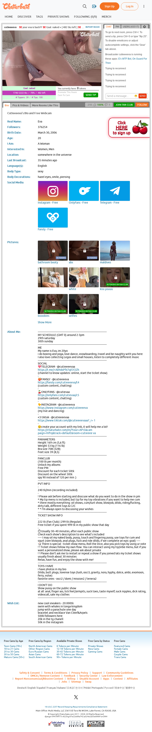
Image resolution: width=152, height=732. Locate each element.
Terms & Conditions (55, 672)
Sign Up (109, 6)
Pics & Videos (20, 105)
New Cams (93, 649)
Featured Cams (122, 646)
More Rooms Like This (45, 105)
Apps (106, 678)
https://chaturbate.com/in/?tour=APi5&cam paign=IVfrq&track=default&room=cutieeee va (67, 431)
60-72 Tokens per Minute (70, 654)
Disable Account (89, 678)
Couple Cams (121, 654)
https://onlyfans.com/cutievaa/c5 (58, 395)
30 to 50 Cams (11, 654)
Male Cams (119, 651)
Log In (129, 6)
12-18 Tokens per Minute (70, 649)
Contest (118, 678)
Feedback (69, 675)
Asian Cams (35, 654)
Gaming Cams (95, 651)
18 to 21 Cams (11, 649)
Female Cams (121, 649)
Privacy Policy (79, 672)
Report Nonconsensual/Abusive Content (39, 678)
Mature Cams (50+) (14, 657)
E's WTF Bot (124, 58)
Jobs (64, 681)
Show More (45, 322)
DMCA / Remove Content (45, 675)
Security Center (88, 675)
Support (97, 672)
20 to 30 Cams (11, 651)
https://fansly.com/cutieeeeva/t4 (58, 382)
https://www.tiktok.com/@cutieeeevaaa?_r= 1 (66, 420)
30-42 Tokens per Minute (70, 651)
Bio (7, 105)
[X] (76, 698)
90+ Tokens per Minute (69, 657)
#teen (85, 27)
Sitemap (76, 681)
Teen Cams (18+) (13, 646)
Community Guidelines (119, 672)
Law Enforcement (112, 675)
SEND (143, 96)
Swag (88, 681)
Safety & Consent (29, 672)
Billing (71, 678)
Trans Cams (120, 657)
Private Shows (95, 646)
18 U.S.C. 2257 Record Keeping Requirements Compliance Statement (76, 707)
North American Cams (40, 646)
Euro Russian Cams (39, 651)
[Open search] (85, 6)
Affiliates (132, 678)
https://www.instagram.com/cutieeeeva (63, 407)
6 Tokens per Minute (68, 646)
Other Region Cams (39, 649)
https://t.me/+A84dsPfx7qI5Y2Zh (58, 369)
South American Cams (40, 657)
